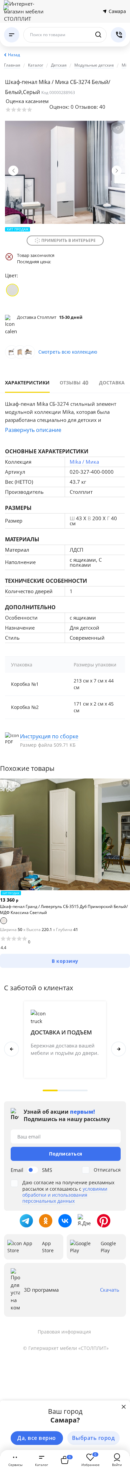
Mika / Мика (84, 461)
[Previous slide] (13, 171)
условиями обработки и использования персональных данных (64, 1195)
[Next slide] (117, 171)
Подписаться (65, 1154)
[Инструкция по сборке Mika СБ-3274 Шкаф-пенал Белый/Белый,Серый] (65, 740)
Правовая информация (64, 1331)
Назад (14, 55)
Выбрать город (93, 1438)
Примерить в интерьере (68, 240)
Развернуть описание (33, 430)
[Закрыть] (123, 1406)
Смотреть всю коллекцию (67, 352)
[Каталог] (11, 34)
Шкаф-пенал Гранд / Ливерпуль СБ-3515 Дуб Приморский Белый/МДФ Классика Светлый (64, 909)
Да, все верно (36, 1438)
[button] (50, 1090)
